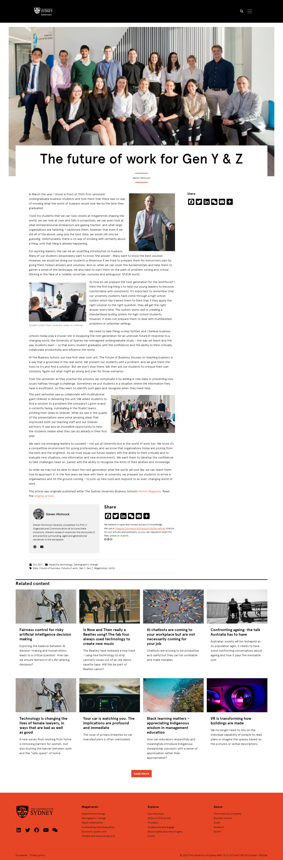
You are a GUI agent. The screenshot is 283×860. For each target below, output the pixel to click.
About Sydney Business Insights (165, 831)
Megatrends (100, 568)
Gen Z (89, 568)
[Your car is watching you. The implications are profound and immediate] (109, 695)
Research (219, 827)
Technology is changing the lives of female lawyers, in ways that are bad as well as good (43, 725)
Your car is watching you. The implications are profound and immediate (109, 723)
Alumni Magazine (149, 491)
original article (43, 496)
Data (35, 568)
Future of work (69, 568)
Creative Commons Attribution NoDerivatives (140, 528)
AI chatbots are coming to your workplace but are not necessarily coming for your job (171, 636)
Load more (141, 773)
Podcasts (153, 822)
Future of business (49, 568)
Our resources (156, 813)
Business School (223, 818)
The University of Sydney (227, 813)
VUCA (111, 568)
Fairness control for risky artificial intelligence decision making (45, 634)
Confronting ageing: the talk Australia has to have (235, 632)
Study (217, 822)
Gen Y (82, 568)
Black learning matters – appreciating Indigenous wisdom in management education (168, 725)
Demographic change (86, 564)
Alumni (217, 831)
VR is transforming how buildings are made (231, 721)
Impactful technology (60, 564)
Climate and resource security (98, 835)
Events (151, 835)
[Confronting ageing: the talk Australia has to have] (237, 606)
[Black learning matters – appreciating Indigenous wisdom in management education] (173, 695)
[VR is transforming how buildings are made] (237, 695)
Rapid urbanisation (92, 822)
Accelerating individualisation (98, 827)
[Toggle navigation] (250, 11)
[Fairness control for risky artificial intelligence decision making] (46, 606)
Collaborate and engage (161, 827)
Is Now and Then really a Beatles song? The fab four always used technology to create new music (106, 636)
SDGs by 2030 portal (159, 818)
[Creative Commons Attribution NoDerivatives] (108, 539)
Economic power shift (94, 831)
